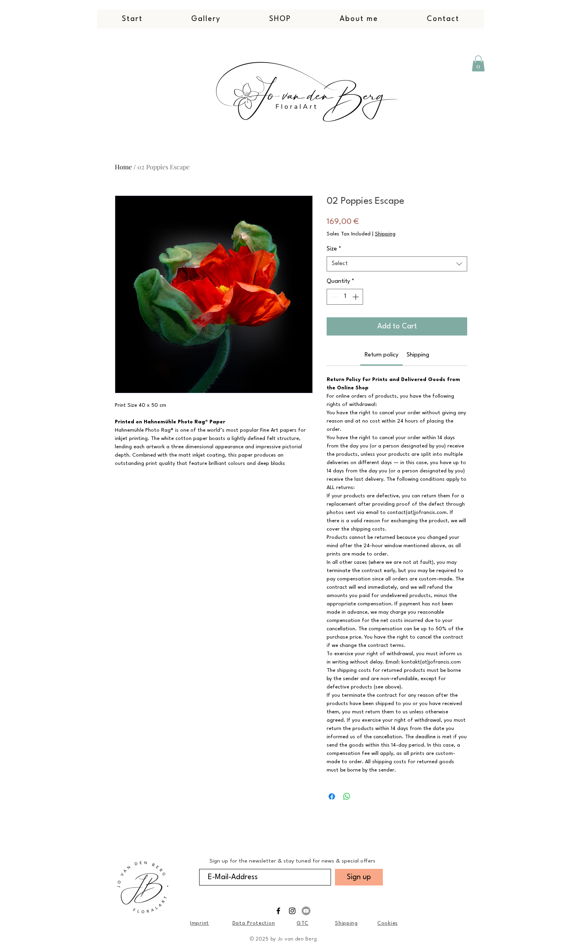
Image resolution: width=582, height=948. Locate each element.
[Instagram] (292, 910)
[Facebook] (278, 910)
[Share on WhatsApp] (347, 796)
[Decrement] (333, 296)
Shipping (385, 234)
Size (334, 249)
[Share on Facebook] (332, 796)
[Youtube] (306, 910)
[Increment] (356, 296)
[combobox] (397, 263)
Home (123, 167)
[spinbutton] (345, 296)
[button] (478, 63)
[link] (381, 355)
